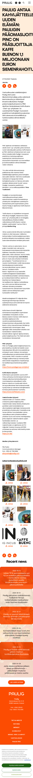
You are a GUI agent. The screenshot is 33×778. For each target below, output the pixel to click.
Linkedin (9, 86)
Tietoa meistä (16, 720)
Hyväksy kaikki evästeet (16, 765)
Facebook (4, 86)
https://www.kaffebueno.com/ (13, 392)
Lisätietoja (27, 760)
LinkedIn (16, 3)
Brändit (16, 727)
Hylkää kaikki (16, 770)
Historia (16, 724)
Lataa (10, 483)
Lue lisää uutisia (16, 682)
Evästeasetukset (16, 774)
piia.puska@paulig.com (10, 453)
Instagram (20, 3)
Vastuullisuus (16, 738)
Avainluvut (16, 731)
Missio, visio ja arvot (16, 735)
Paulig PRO (16, 742)
